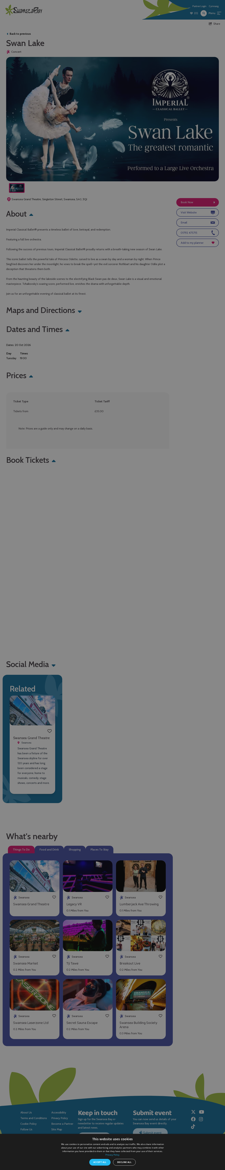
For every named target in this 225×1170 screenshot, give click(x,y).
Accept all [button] (100, 1162)
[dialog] (112, 585)
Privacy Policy (112, 1154)
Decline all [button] (124, 1162)
